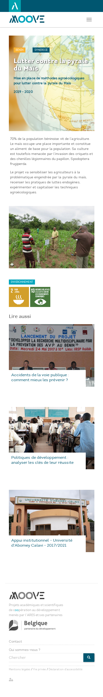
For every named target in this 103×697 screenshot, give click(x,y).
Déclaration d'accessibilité (66, 669)
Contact (15, 641)
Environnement (22, 282)
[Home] (28, 19)
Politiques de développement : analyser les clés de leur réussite (42, 460)
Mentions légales (20, 669)
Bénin (20, 50)
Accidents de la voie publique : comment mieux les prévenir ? (40, 377)
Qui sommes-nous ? (24, 650)
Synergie (41, 50)
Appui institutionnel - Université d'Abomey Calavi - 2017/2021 (41, 543)
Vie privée (39, 669)
